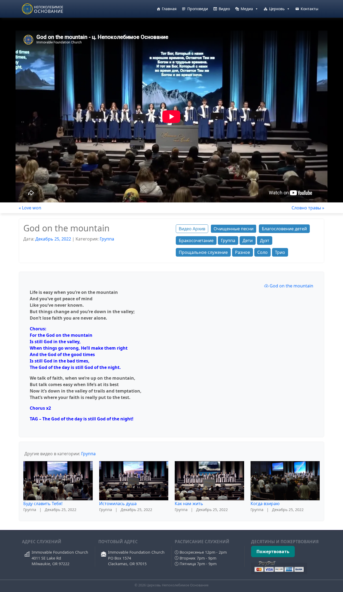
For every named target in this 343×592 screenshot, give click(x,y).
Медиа (247, 8)
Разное (242, 252)
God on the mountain (291, 286)
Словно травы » (308, 208)
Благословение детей (284, 229)
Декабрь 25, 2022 (53, 239)
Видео (224, 8)
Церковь (277, 8)
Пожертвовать (272, 551)
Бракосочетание (196, 240)
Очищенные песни (233, 229)
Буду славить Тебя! (42, 503)
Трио (280, 252)
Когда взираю (265, 503)
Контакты (309, 8)
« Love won (30, 208)
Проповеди (197, 8)
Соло (262, 252)
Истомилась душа (118, 503)
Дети (248, 240)
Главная (169, 8)
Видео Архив (192, 229)
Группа (107, 239)
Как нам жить (189, 503)
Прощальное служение (203, 252)
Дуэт (264, 240)
